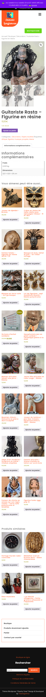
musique (17, 139)
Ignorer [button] (34, 5)
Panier (6, 633)
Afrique (4, 139)
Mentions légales (23, 674)
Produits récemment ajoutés (16, 628)
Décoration (21, 36)
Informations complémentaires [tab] (17, 146)
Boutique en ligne (23, 657)
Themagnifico (24, 694)
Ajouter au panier (9, 130)
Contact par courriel (12, 637)
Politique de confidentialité (23, 679)
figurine (11, 139)
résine (31, 139)
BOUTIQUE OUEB (33, 31)
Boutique (12, 36)
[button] (41, 45)
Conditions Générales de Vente (23, 683)
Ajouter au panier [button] (10, 219)
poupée (25, 139)
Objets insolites (27, 137)
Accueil (4, 36)
